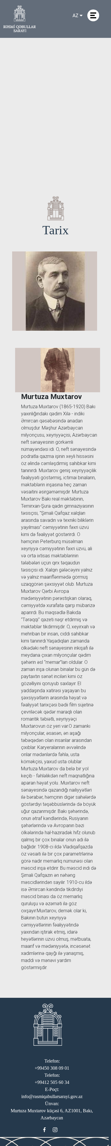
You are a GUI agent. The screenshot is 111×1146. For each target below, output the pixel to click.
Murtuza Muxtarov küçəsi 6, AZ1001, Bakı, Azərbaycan (52, 1114)
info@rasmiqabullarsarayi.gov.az (52, 1096)
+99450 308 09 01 (52, 1068)
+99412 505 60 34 (52, 1082)
